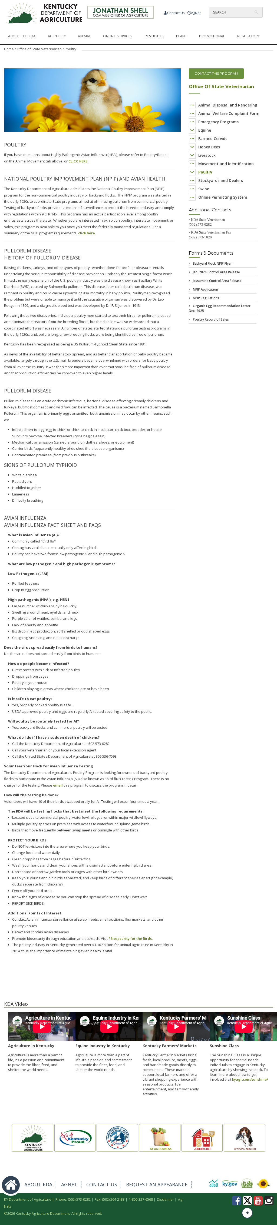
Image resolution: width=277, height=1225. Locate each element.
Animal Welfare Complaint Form (228, 113)
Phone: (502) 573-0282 (73, 1199)
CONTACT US (101, 1184)
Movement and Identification (226, 163)
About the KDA (22, 36)
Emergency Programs (218, 121)
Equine (204, 130)
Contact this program (216, 73)
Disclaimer (165, 1199)
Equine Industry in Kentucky (102, 1045)
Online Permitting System (222, 197)
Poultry (205, 172)
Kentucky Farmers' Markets (170, 1045)
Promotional (212, 36)
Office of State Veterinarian (39, 48)
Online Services (118, 36)
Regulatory (248, 36)
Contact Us (176, 12)
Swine (203, 188)
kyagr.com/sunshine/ (250, 1079)
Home (9, 48)
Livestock (207, 155)
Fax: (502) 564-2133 (110, 1199)
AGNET (69, 1184)
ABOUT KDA (38, 1184)
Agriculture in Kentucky (31, 1045)
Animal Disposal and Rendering (227, 105)
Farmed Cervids (212, 138)
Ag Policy (57, 36)
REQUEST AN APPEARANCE (156, 1184)
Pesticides (154, 36)
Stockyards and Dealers (220, 180)
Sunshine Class (224, 1045)
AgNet (196, 12)
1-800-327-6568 (141, 1199)
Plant (181, 36)
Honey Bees (209, 146)
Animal (84, 36)
